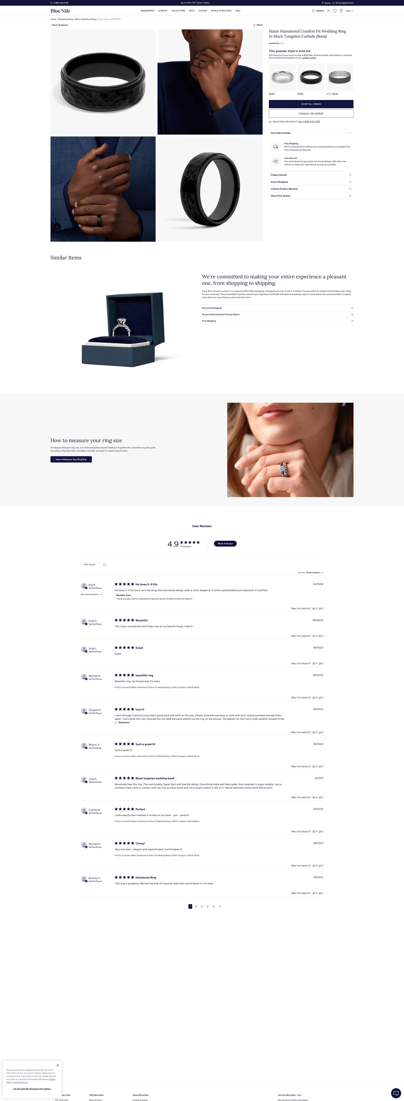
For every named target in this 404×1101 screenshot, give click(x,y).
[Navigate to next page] (220, 906)
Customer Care (63, 1095)
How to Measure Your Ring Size (71, 459)
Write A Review (225, 543)
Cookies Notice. (20, 1082)
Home (53, 19)
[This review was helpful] (314, 608)
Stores (328, 3)
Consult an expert (311, 113)
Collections (178, 11)
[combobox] (310, 572)
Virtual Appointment (345, 3)
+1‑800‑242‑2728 (60, 3)
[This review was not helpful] (320, 608)
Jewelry (163, 11)
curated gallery (309, 57)
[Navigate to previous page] (184, 906)
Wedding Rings (66, 19)
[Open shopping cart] (341, 11)
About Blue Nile (141, 1095)
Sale (237, 11)
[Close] (57, 1065)
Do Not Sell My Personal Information (32, 1089)
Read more (124, 722)
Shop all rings (311, 104)
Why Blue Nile (96, 1095)
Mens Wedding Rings (86, 19)
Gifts (192, 11)
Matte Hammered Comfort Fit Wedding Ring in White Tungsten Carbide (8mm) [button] (165, 687)
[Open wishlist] (335, 11)
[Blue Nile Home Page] (60, 11)
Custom (202, 11)
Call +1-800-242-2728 (309, 121)
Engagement (147, 11)
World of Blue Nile (221, 11)
